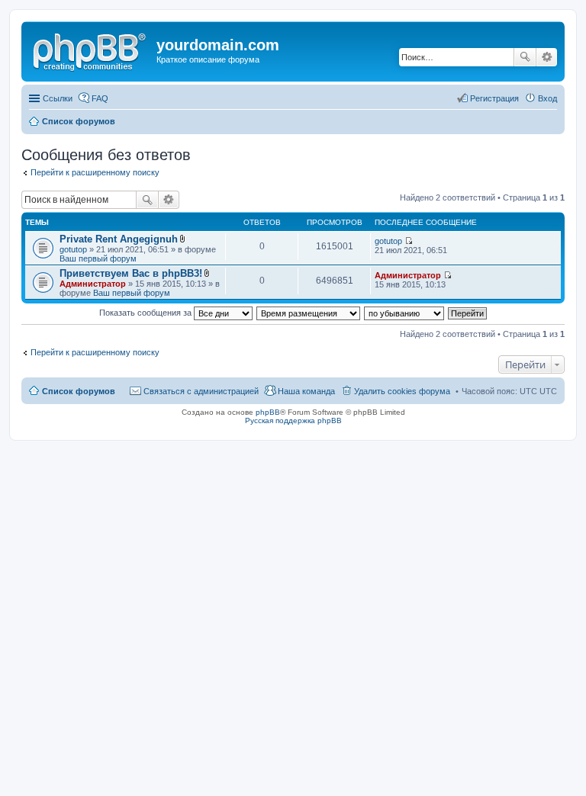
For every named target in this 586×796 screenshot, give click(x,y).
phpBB (268, 412)
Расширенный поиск (546, 57)
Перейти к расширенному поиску (95, 172)
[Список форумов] (90, 49)
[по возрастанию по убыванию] (405, 312)
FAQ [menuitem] (100, 98)
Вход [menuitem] (547, 98)
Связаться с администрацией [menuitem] (201, 391)
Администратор (93, 283)
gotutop (73, 249)
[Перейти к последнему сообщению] (408, 241)
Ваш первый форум (98, 258)
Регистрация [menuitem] (494, 98)
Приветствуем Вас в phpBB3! (131, 273)
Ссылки (57, 98)
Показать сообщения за (146, 312)
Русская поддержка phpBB (293, 420)
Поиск (525, 57)
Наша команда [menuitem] (306, 391)
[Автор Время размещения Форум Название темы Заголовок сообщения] (309, 312)
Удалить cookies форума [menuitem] (402, 391)
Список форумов (78, 121)
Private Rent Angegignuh (119, 239)
